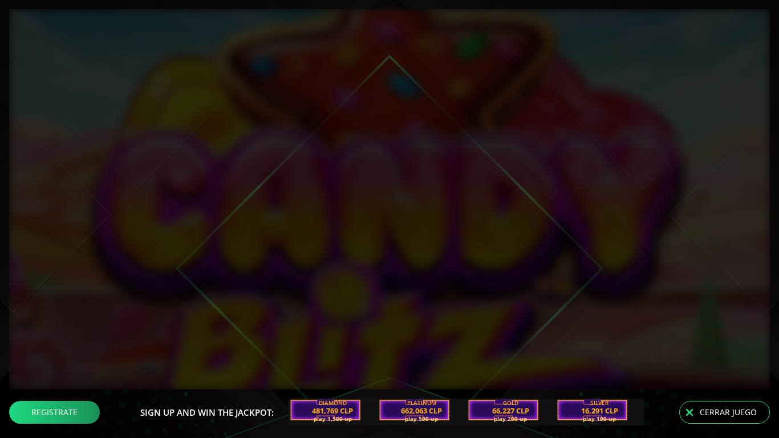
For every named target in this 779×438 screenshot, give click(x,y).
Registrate (54, 412)
